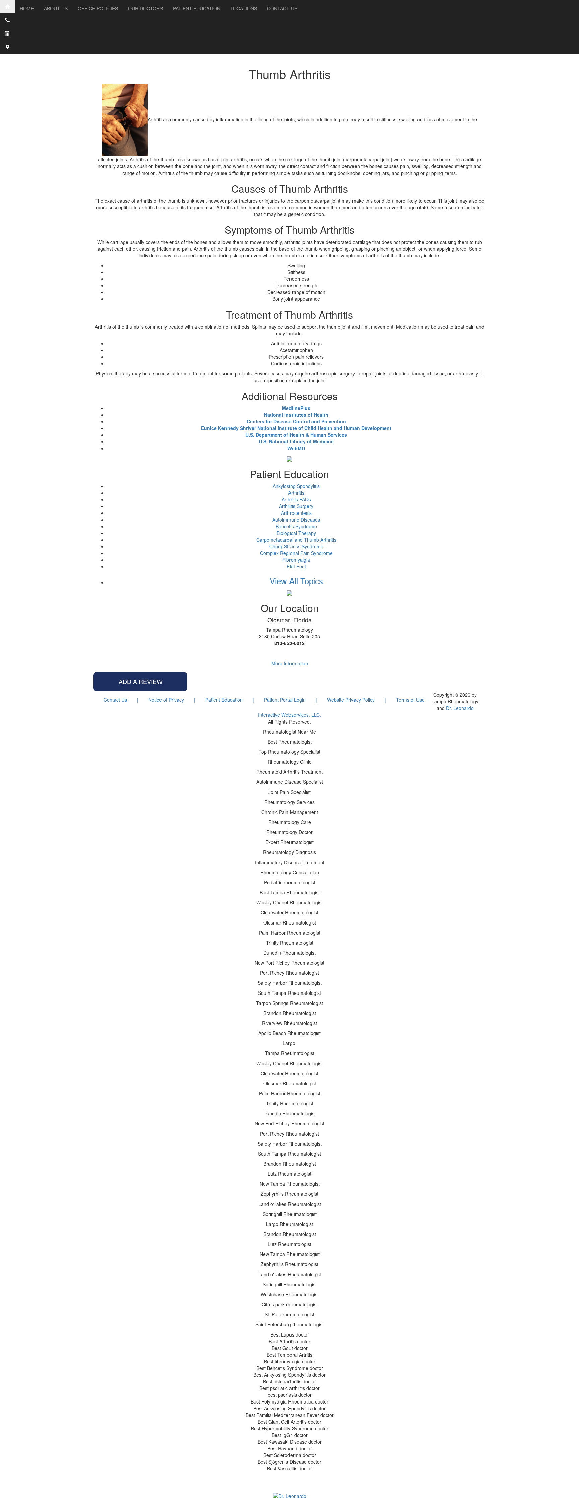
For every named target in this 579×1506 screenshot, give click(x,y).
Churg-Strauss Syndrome (296, 546)
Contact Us (115, 699)
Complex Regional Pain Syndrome (296, 553)
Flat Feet (296, 566)
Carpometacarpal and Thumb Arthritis (296, 539)
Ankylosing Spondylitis (296, 486)
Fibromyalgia (296, 559)
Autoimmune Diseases (296, 519)
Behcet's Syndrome (296, 526)
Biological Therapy (296, 533)
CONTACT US (282, 8)
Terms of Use (410, 699)
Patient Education (224, 699)
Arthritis (296, 492)
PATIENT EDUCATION (196, 8)
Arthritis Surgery (296, 506)
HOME (27, 8)
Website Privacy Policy (351, 699)
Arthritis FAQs (296, 499)
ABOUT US (56, 8)
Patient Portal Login (285, 699)
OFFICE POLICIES (98, 8)
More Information (289, 663)
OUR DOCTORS (145, 8)
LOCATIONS (244, 8)
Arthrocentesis (296, 512)
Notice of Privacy (166, 699)
